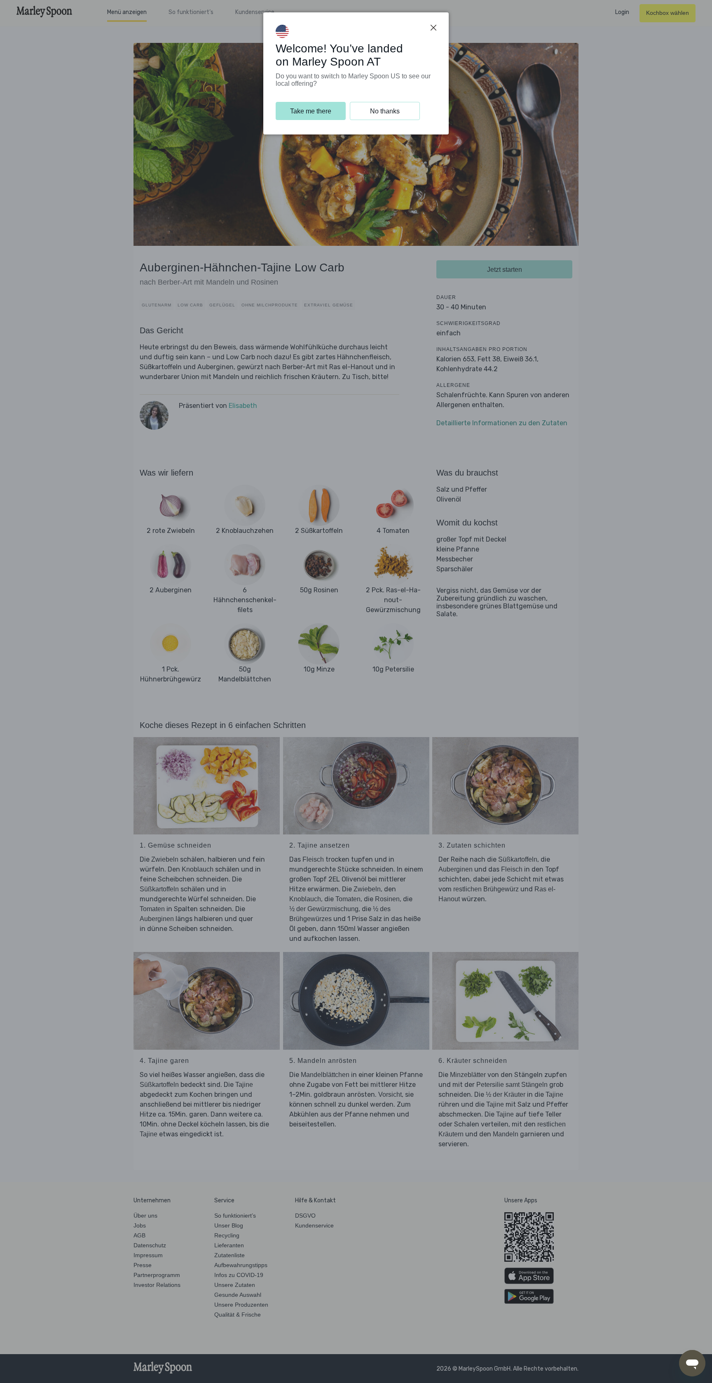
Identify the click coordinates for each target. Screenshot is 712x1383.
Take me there (310, 111)
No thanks (385, 111)
